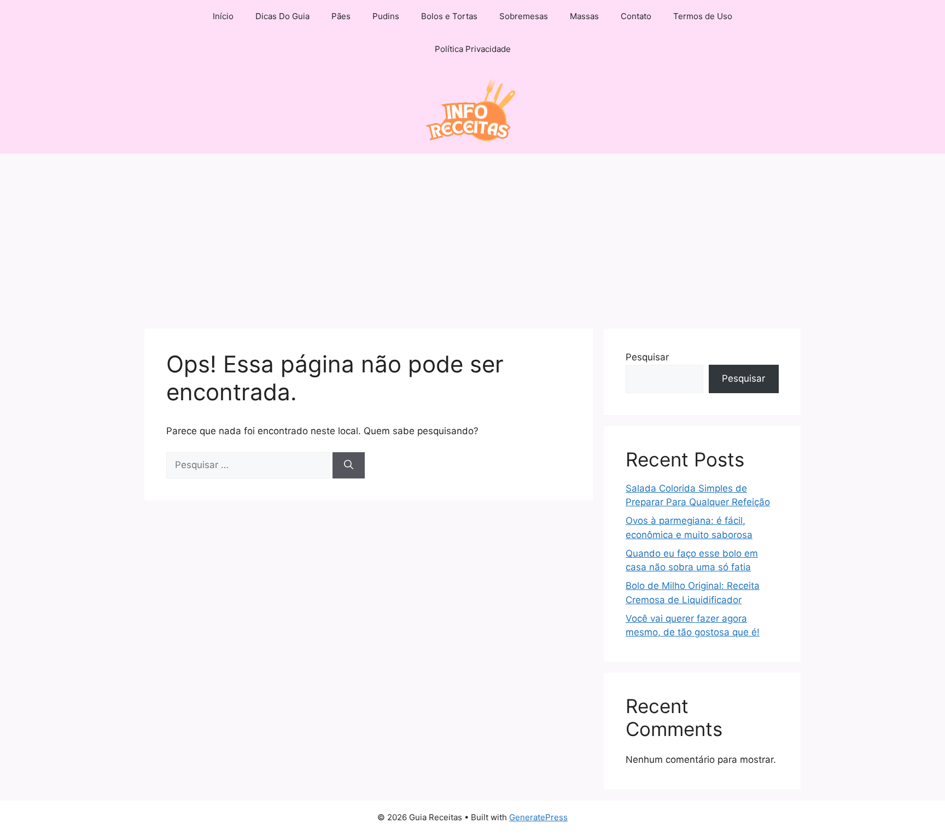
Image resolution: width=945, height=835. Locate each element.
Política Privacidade (473, 49)
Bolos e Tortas (449, 16)
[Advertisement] (472, 235)
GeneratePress (538, 817)
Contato (636, 16)
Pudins (385, 16)
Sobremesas (523, 16)
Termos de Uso (702, 16)
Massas (584, 16)
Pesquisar (647, 357)
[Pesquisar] (348, 465)
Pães (341, 16)
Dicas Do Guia (282, 16)
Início (223, 16)
